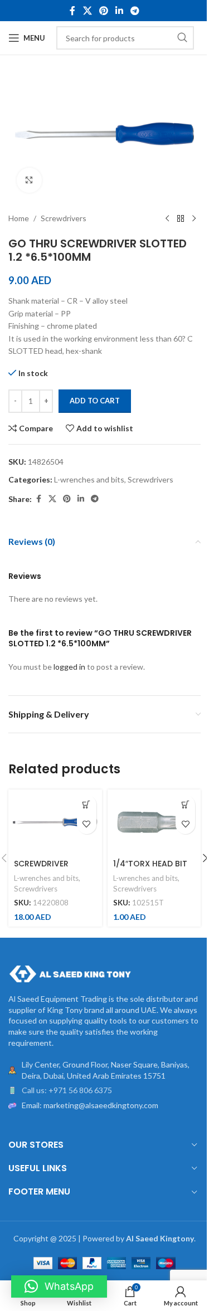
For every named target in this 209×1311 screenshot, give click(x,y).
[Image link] (69, 973)
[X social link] (87, 10)
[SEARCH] (182, 38)
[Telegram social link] (135, 10)
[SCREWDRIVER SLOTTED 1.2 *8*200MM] (55, 822)
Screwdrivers (63, 218)
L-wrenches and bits (89, 479)
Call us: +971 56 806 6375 (67, 1090)
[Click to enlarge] (29, 180)
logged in (69, 666)
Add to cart (95, 400)
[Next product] (194, 219)
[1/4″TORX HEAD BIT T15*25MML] (154, 822)
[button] (86, 805)
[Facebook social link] (72, 10)
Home (18, 218)
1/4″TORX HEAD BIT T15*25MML (150, 869)
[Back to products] (180, 219)
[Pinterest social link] (103, 10)
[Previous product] (167, 219)
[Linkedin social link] (119, 10)
